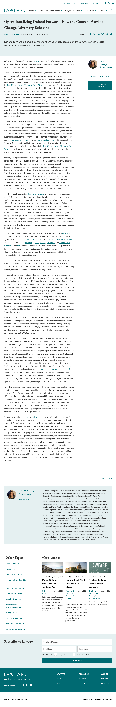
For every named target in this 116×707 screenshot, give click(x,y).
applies (51, 140)
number (26, 417)
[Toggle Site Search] (112, 10)
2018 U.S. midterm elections (61, 239)
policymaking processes (45, 242)
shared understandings (18, 140)
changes (28, 242)
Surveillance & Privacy (14, 624)
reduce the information (50, 369)
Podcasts (60, 684)
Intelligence (10, 613)
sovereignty (43, 140)
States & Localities (12, 618)
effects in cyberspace (35, 194)
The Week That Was (83, 655)
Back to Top (106, 478)
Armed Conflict (11, 563)
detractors (36, 417)
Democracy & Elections (14, 594)
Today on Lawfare (64, 655)
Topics (31, 11)
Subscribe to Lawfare (100, 85)
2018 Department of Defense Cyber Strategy (26, 85)
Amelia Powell (68, 599)
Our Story (104, 679)
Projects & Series (72, 11)
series (36, 61)
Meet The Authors (99, 76)
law (18, 246)
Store (96, 4)
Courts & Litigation (13, 574)
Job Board (82, 679)
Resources (89, 11)
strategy (66, 233)
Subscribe (69, 4)
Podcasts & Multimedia (50, 11)
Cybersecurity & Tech (13, 588)
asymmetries (66, 369)
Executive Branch (12, 599)
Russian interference (35, 239)
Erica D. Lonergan (11, 34)
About (102, 11)
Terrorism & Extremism (14, 629)
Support (84, 4)
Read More (23, 499)
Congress (9, 569)
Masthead (105, 684)
